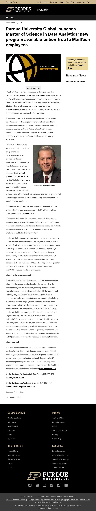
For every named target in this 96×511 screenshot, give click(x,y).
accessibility (49, 505)
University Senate (14, 459)
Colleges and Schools (59, 430)
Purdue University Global (38, 95)
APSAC (10, 463)
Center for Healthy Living (60, 455)
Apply (39, 2)
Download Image (33, 88)
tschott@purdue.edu (15, 377)
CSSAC (10, 467)
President (53, 2)
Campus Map (56, 438)
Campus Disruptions (59, 467)
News (46, 2)
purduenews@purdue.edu (48, 508)
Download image (48, 185)
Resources (57, 445)
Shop (61, 2)
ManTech (12, 109)
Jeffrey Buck (23, 176)
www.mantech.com (47, 368)
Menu (12, 17)
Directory (55, 434)
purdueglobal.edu (49, 336)
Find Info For (11, 2)
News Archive (43, 9)
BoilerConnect (13, 426)
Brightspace (12, 422)
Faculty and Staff (57, 418)
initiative (30, 213)
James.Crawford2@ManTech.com (20, 386)
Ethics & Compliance (59, 463)
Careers (54, 426)
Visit (67, 2)
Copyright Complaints (70, 499)
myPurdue (11, 438)
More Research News (75, 81)
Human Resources (58, 422)
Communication (16, 412)
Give (72, 2)
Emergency (80, 2)
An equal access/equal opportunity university (45, 499)
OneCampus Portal (14, 418)
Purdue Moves (13, 451)
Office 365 (11, 430)
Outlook (10, 434)
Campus (56, 412)
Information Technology (60, 459)
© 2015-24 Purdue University (16, 499)
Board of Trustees (14, 455)
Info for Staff (15, 445)
